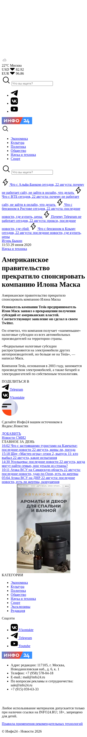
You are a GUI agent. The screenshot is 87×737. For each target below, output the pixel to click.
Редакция (18, 611)
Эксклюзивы (20, 607)
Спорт (15, 603)
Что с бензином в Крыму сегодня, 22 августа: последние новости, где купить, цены (41, 233)
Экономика (19, 582)
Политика (18, 590)
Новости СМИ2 (14, 438)
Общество (18, 595)
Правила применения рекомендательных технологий (42, 724)
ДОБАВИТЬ (11, 434)
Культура (17, 586)
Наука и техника (14, 249)
